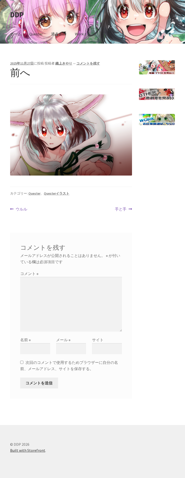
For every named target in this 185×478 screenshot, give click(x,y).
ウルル (21, 209)
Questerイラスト (56, 193)
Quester (36, 34)
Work (79, 34)
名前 (25, 339)
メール (63, 339)
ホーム (16, 34)
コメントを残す (88, 63)
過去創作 (58, 34)
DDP (17, 15)
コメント (29, 273)
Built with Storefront (27, 450)
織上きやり (63, 63)
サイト (98, 339)
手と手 (120, 209)
